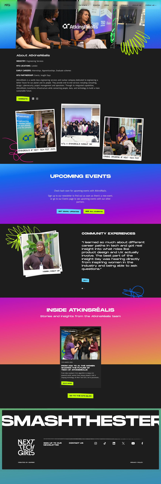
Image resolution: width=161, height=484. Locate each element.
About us (136, 5)
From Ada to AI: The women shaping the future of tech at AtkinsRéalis (78, 380)
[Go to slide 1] (82, 301)
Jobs (106, 5)
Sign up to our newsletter (53, 457)
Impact (124, 5)
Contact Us (76, 456)
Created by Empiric (26, 475)
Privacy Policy (136, 475)
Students (67, 5)
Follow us (150, 5)
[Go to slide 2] (84, 301)
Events (96, 5)
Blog (115, 5)
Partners (83, 5)
